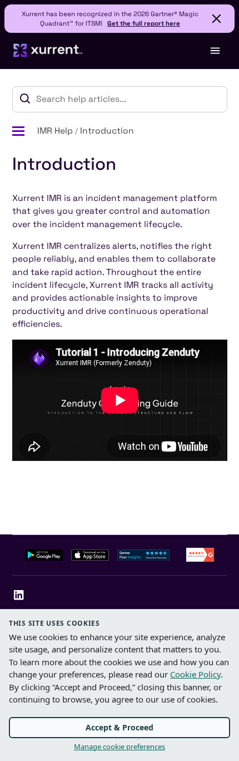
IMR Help (55, 130)
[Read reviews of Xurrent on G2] (200, 553)
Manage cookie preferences (119, 747)
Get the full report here (143, 23)
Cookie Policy (195, 674)
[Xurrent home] (48, 50)
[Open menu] (214, 51)
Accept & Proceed (119, 727)
